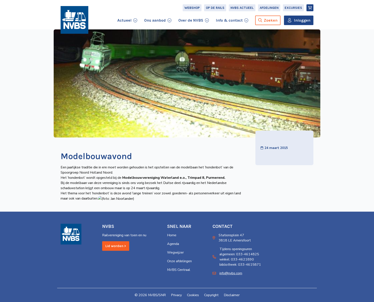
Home (171, 235)
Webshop (192, 8)
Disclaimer (232, 295)
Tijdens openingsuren (235, 249)
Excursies (293, 8)
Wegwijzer (175, 252)
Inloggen (302, 20)
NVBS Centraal (178, 269)
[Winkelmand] (309, 7)
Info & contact (229, 20)
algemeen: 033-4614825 (239, 254)
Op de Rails (215, 8)
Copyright (211, 295)
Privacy (176, 295)
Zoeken (270, 20)
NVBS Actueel (242, 8)
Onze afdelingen (179, 261)
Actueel (124, 20)
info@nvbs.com (230, 273)
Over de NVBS (190, 20)
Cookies (193, 295)
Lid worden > (115, 246)
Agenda (173, 243)
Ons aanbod (155, 20)
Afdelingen (269, 8)
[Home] (74, 20)
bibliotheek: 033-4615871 (240, 264)
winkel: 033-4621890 (236, 259)
